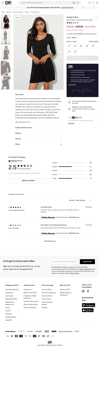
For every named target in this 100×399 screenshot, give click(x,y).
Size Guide (9, 296)
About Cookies (47, 296)
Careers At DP (65, 289)
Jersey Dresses (35, 12)
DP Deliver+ (9, 293)
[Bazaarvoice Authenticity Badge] (15, 161)
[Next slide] (83, 7)
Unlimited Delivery (12, 289)
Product (44, 308)
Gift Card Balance (30, 308)
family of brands (84, 269)
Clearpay (8, 314)
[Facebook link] (88, 291)
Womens (9, 12)
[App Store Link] (88, 307)
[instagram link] (83, 291)
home (3, 12)
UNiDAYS (8, 320)
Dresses (27, 12)
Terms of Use (46, 299)
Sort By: (72, 200)
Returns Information (31, 304)
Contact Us (28, 289)
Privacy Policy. (75, 273)
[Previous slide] (17, 7)
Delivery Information (31, 301)
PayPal (7, 311)
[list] (39, 52)
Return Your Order (30, 293)
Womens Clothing (18, 12)
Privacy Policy (47, 289)
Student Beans (10, 317)
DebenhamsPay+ (11, 299)
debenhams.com (74, 217)
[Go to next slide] (60, 52)
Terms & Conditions (49, 293)
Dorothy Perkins (72, 17)
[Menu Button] (3, 3)
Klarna (7, 308)
